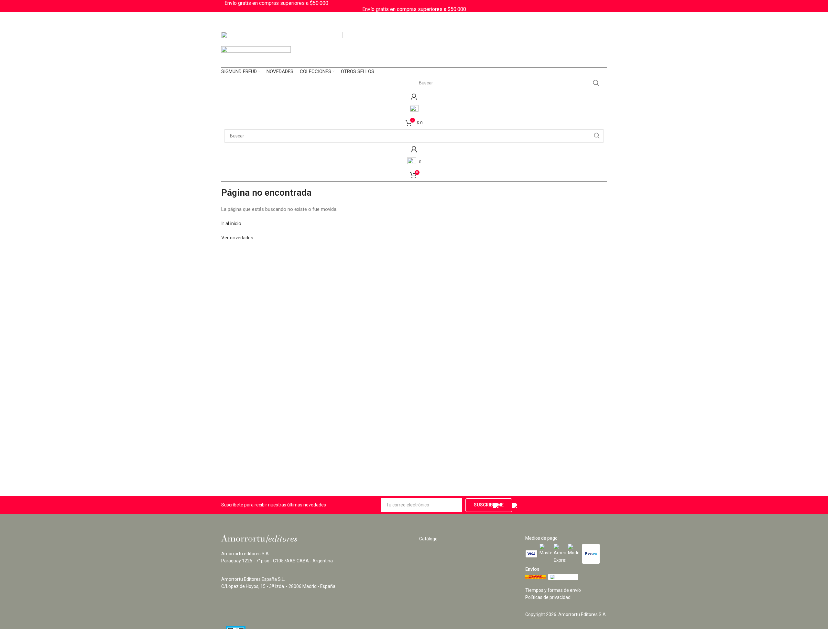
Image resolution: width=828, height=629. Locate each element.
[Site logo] (282, 38)
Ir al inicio (231, 223)
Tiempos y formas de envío (553, 590)
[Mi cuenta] (414, 96)
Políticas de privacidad (548, 597)
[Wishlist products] (414, 109)
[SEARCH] (596, 82)
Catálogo (428, 538)
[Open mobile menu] (414, 60)
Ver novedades (237, 238)
